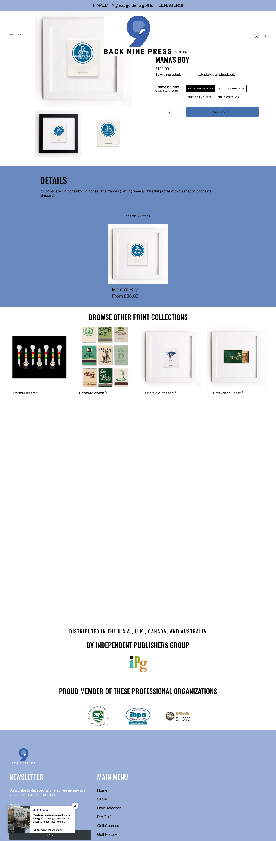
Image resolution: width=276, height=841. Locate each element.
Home (102, 790)
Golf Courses (108, 826)
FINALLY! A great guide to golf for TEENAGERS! (138, 5)
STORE (103, 799)
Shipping (189, 74)
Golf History (107, 834)
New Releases (109, 808)
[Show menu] (11, 36)
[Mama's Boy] (138, 254)
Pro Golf (104, 817)
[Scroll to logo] (138, 664)
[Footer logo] (23, 756)
